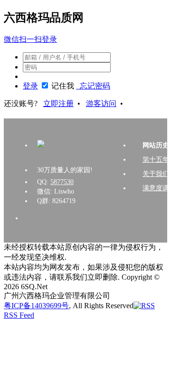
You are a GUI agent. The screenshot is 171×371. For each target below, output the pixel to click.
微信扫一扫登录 (30, 39)
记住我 (62, 86)
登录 (30, 86)
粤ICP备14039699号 (36, 306)
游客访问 (101, 103)
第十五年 (155, 159)
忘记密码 (93, 86)
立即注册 (58, 103)
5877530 (62, 182)
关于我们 (155, 173)
